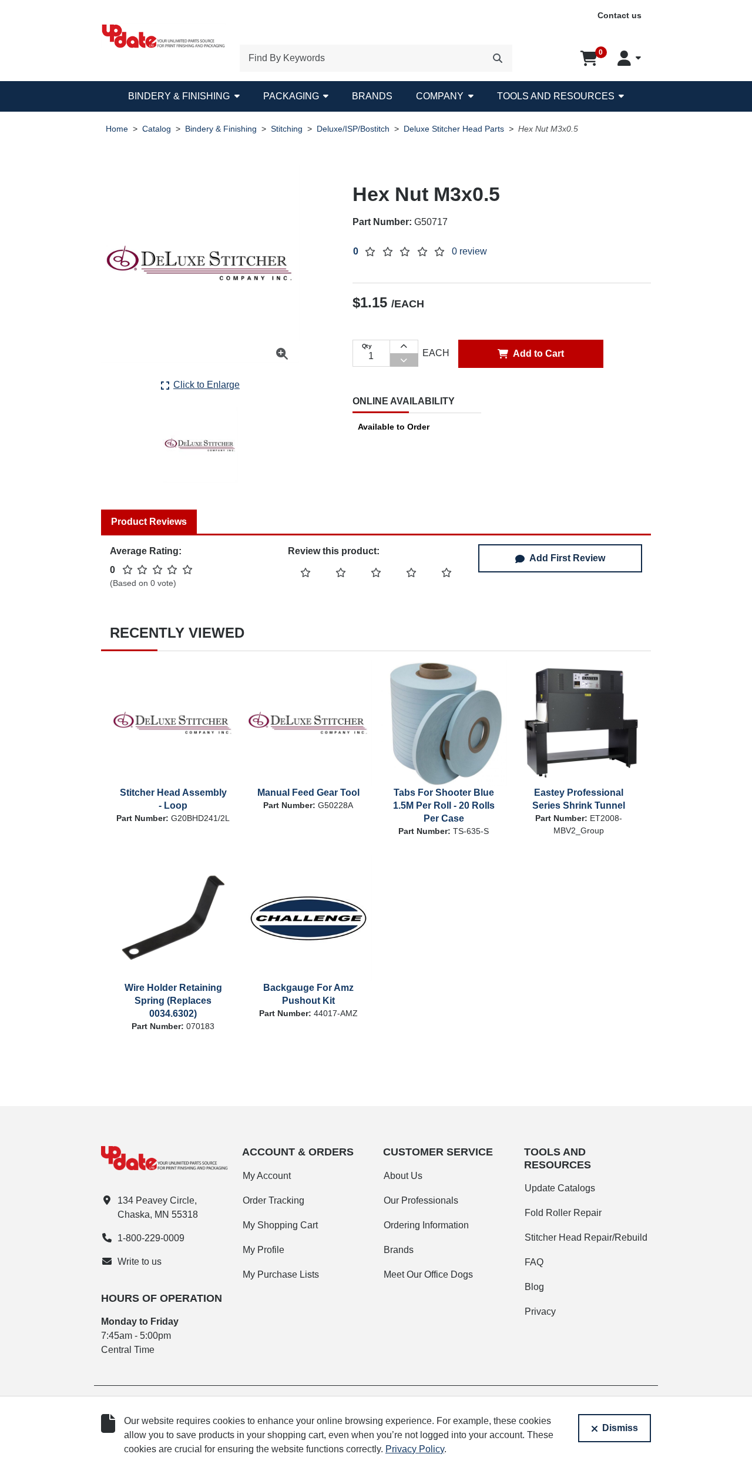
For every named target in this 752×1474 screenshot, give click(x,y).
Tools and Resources (556, 96)
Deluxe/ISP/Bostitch (353, 129)
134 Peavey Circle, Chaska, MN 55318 (158, 1207)
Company (440, 96)
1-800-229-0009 (151, 1238)
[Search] (498, 58)
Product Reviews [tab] (149, 522)
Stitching (287, 129)
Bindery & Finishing (179, 96)
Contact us (619, 15)
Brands (372, 96)
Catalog (156, 129)
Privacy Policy (414, 1449)
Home (117, 129)
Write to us (140, 1262)
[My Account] (629, 58)
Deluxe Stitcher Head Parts (454, 129)
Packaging (291, 96)
